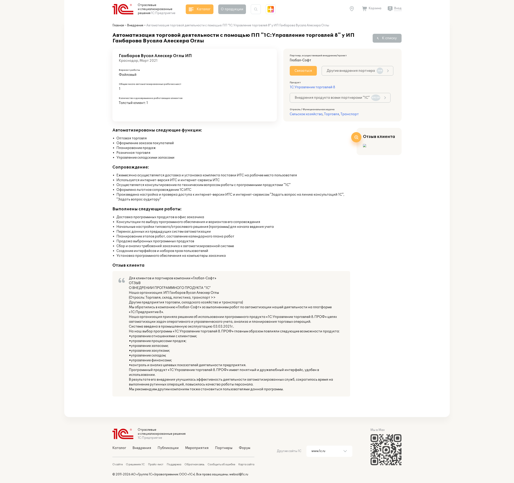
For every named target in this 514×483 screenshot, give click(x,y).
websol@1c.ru (238, 474)
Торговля (331, 114)
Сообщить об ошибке (221, 464)
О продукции (232, 9)
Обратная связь (194, 464)
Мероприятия (197, 448)
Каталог (119, 448)
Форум (244, 448)
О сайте (117, 464)
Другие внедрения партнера (354, 71)
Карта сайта (246, 464)
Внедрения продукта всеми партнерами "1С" (337, 98)
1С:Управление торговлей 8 (312, 87)
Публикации (168, 448)
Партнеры (224, 448)
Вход (398, 8)
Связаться (303, 71)
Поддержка (174, 464)
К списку (389, 38)
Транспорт (350, 114)
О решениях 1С (135, 464)
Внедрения (135, 25)
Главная (118, 25)
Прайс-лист (155, 464)
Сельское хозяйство (306, 114)
